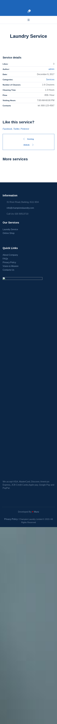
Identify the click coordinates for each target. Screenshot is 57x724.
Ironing (30, 139)
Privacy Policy (9, 262)
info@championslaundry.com (20, 208)
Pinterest (25, 129)
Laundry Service (10, 229)
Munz (36, 512)
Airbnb (26, 145)
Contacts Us (8, 270)
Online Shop (8, 233)
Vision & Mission (10, 266)
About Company (10, 255)
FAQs (5, 259)
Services (50, 79)
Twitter (16, 129)
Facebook (7, 129)
